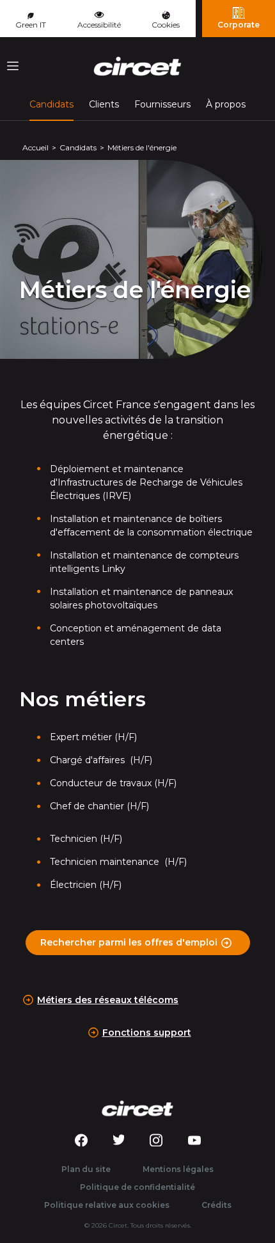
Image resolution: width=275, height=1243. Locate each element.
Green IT (30, 24)
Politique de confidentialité (137, 1187)
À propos (226, 104)
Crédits (216, 1205)
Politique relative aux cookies (106, 1205)
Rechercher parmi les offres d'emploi (128, 942)
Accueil (35, 147)
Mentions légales (178, 1169)
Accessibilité (99, 24)
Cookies (166, 24)
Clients (104, 104)
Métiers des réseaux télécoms (107, 1000)
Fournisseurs (162, 104)
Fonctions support (146, 1032)
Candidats (51, 104)
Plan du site (86, 1169)
